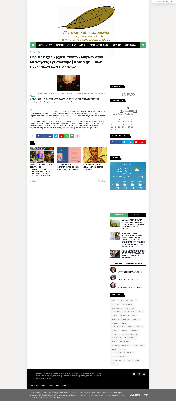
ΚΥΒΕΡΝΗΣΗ (134, 330)
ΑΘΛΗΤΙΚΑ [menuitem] (71, 45)
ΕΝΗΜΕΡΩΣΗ (124, 316)
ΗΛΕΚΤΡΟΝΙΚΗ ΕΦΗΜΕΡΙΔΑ (120, 319)
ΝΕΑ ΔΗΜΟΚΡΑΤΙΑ (130, 338)
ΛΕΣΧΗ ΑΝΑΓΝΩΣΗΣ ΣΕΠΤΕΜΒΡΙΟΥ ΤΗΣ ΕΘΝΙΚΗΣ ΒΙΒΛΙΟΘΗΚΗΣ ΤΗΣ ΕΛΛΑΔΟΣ (68, 167)
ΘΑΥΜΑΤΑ (115, 323)
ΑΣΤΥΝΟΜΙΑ (130, 308)
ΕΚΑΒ (140, 312)
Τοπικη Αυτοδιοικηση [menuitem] (99, 45)
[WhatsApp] (66, 136)
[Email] (72, 136)
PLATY (120, 301)
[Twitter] (56, 136)
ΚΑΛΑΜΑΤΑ (115, 330)
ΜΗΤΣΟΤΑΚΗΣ (116, 338)
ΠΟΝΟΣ (122, 349)
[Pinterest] (61, 136)
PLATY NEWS (115, 304)
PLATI (113, 301)
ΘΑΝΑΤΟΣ (136, 319)
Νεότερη (34, 181)
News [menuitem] (40, 45)
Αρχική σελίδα (35, 52)
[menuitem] (33, 45)
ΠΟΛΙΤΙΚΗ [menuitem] (60, 45)
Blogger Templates (60, 386)
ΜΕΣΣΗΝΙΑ (115, 334)
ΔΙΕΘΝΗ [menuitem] (82, 45)
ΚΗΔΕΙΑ (124, 330)
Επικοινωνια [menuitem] (130, 45)
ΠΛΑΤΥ (114, 349)
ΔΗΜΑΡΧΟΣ (115, 312)
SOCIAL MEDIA (127, 304)
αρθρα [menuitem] (49, 45)
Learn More (135, 395)
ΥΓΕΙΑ (137, 360)
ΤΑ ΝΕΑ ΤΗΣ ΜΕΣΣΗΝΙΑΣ (119, 356)
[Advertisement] (128, 66)
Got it (145, 395)
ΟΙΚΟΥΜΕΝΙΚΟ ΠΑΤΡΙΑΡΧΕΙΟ (121, 345)
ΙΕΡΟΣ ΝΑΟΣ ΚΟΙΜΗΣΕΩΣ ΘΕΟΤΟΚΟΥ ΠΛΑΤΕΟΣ (127, 327)
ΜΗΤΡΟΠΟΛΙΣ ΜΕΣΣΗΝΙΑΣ (130, 334)
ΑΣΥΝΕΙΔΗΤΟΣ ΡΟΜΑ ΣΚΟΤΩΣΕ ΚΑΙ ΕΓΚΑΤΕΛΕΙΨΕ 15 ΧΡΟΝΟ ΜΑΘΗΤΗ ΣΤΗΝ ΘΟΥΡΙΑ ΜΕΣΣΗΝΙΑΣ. (133, 254)
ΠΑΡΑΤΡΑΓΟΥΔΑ (138, 345)
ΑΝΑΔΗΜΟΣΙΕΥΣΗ (117, 308)
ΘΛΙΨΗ (123, 323)
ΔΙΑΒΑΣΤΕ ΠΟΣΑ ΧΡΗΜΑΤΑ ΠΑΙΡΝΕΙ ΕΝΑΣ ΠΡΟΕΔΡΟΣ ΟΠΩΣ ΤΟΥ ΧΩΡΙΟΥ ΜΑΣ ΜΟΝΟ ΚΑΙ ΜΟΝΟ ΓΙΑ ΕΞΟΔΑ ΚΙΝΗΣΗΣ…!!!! (133, 224)
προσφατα (137, 215)
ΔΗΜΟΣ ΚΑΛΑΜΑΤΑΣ (129, 312)
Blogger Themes (45, 386)
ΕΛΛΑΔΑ (114, 316)
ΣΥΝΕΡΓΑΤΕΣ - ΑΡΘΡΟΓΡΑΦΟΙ (126, 263)
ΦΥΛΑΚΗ (114, 364)
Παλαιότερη (102, 181)
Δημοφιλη (119, 215)
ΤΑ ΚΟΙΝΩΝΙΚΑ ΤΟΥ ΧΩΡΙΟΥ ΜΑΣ (122, 353)
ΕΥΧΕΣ (134, 316)
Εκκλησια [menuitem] (117, 45)
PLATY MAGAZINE (131, 301)
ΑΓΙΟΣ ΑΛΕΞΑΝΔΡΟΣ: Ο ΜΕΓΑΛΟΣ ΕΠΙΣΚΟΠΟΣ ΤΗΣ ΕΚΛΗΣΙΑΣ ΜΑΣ (93, 167)
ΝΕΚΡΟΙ (114, 342)
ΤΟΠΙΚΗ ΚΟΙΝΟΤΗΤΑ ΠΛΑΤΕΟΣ (121, 360)
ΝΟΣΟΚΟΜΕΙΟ (125, 342)
